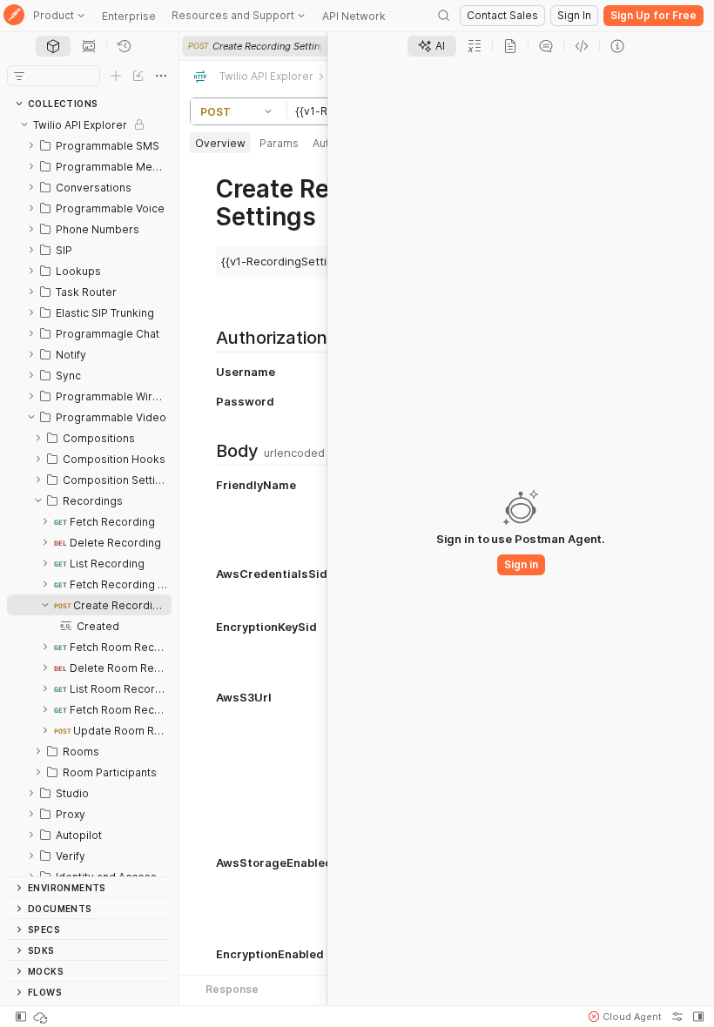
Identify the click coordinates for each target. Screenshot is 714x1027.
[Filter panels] (19, 75)
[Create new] (115, 75)
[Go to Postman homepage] (13, 16)
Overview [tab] (220, 143)
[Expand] (31, 145)
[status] (41, 1016)
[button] (271, 111)
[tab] (53, 46)
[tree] (89, 495)
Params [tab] (279, 143)
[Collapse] (24, 124)
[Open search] (444, 15)
